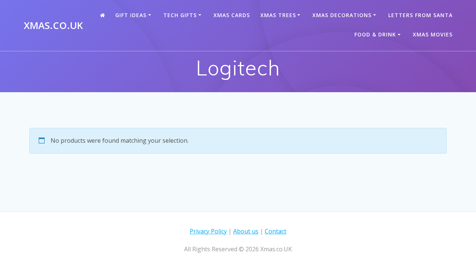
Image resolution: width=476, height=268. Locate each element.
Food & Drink (375, 34)
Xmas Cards (231, 15)
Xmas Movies (433, 34)
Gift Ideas (131, 15)
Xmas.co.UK (53, 25)
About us (245, 231)
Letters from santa (420, 15)
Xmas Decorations (342, 15)
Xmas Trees (278, 15)
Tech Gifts (180, 15)
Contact (275, 231)
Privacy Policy (208, 231)
